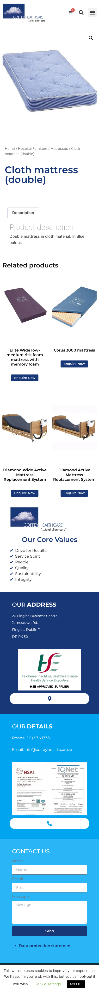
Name (18, 861)
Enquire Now (24, 378)
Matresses (59, 148)
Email (17, 879)
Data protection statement (45, 945)
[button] (92, 12)
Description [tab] (23, 212)
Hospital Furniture (32, 148)
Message (20, 897)
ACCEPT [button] (76, 984)
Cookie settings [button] (48, 984)
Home (10, 148)
